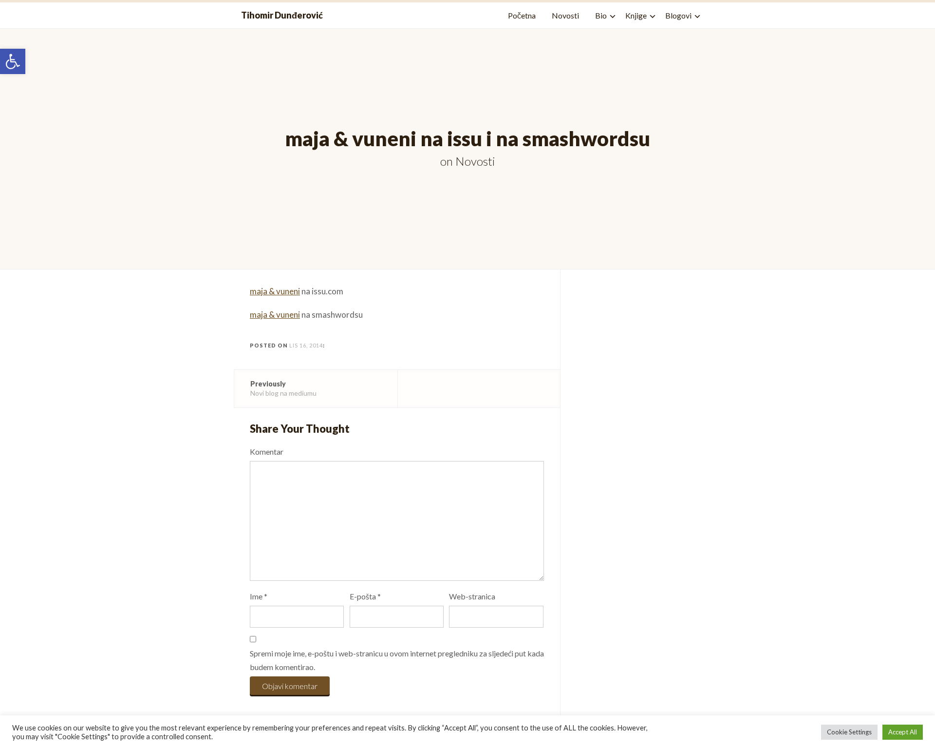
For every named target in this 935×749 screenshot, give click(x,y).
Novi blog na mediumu (283, 388)
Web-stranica (472, 596)
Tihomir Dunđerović (282, 15)
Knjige (636, 15)
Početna (522, 15)
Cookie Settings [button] (849, 732)
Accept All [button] (902, 732)
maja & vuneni (275, 291)
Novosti (565, 15)
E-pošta (365, 596)
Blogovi (678, 15)
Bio (601, 15)
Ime (258, 596)
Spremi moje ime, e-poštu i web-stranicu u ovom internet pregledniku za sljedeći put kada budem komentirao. (397, 660)
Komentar (266, 451)
